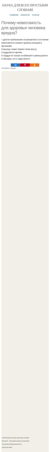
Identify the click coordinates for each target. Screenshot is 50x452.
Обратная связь (7, 447)
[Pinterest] (25, 65)
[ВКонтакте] (15, 65)
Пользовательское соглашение (19, 441)
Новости (25, 14)
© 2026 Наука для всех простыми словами (15, 437)
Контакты (5, 441)
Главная (14, 14)
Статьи (35, 14)
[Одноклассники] (34, 65)
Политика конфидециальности (12, 444)
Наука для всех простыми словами (25, 7)
